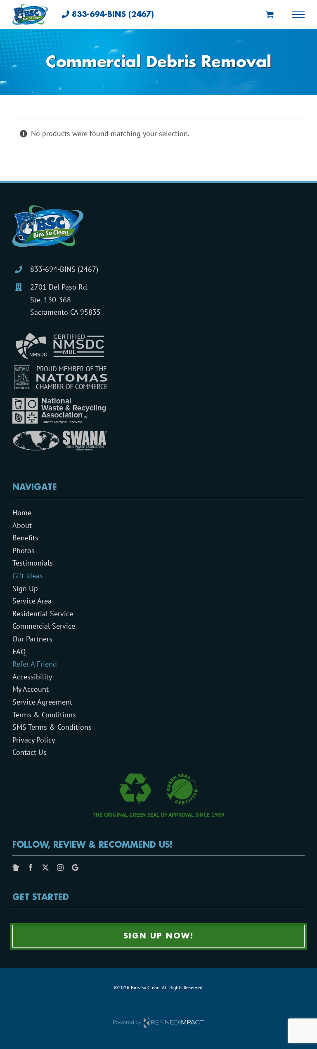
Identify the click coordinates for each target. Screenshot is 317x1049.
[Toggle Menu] (298, 14)
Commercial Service (43, 626)
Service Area (32, 601)
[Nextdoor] (15, 867)
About (22, 525)
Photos (23, 550)
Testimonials (32, 563)
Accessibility (32, 676)
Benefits (25, 537)
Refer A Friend (34, 664)
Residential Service (42, 613)
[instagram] (60, 867)
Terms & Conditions (44, 714)
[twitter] (45, 867)
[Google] (75, 867)
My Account (30, 689)
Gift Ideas (27, 575)
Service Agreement (42, 702)
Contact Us (29, 752)
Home (21, 512)
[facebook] (30, 867)
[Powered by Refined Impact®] (158, 1020)
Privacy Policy (33, 740)
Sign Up (25, 588)
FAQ (19, 651)
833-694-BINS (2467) (64, 269)
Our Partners (32, 639)
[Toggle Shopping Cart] (270, 14)
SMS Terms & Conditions (52, 727)
